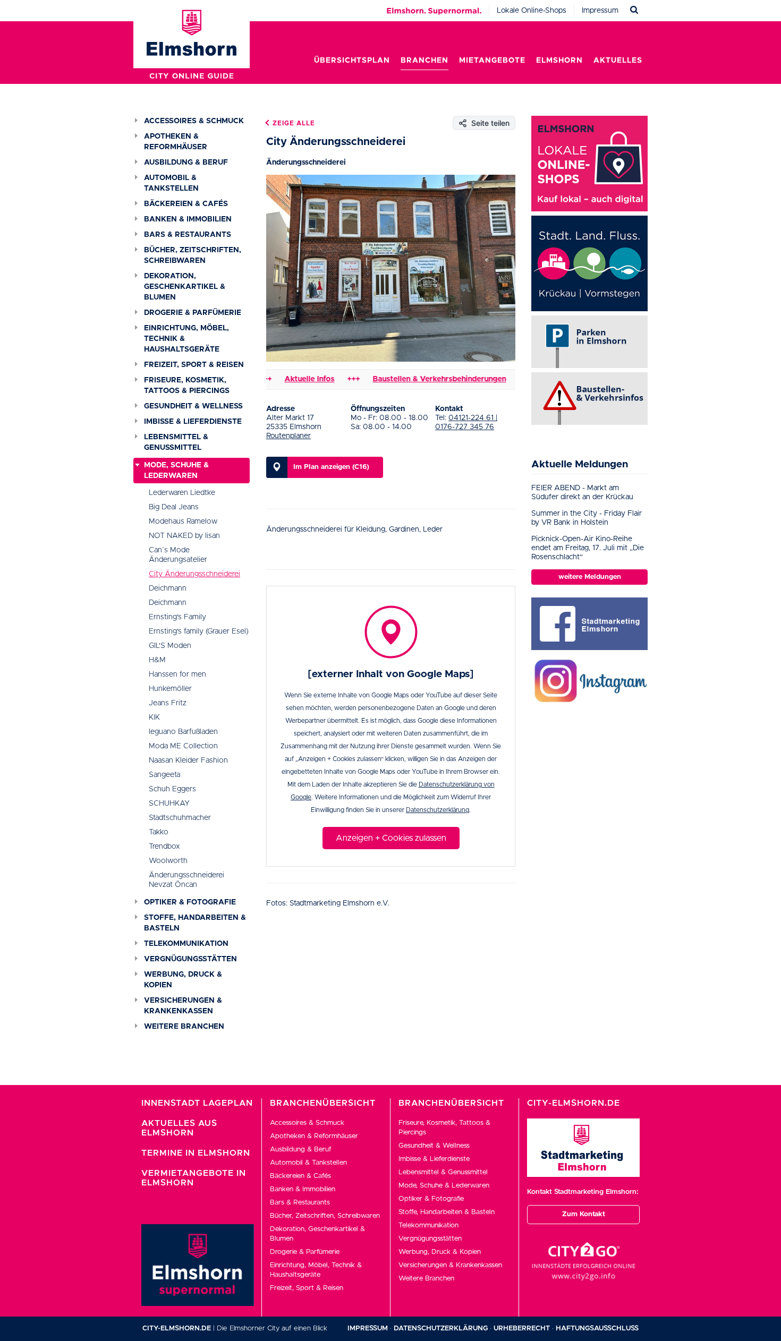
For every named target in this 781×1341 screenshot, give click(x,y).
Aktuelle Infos (287, 379)
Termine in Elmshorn (195, 1153)
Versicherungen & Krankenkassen (183, 1006)
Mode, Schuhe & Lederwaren (176, 471)
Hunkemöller (170, 689)
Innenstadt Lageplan (197, 1103)
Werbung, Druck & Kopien (183, 980)
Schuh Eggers (172, 789)
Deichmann (167, 588)
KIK (154, 717)
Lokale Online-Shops (531, 10)
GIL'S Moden (170, 646)
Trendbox (164, 846)
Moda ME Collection (183, 746)
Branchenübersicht (323, 1103)
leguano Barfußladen (183, 732)
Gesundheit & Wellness (193, 406)
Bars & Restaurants (187, 234)
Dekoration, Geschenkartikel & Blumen (184, 286)
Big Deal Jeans (174, 507)
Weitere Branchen (184, 1026)
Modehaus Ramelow (183, 521)
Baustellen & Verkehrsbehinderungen (416, 379)
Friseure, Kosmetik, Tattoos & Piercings (187, 386)
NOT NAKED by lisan (184, 536)
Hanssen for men (177, 674)
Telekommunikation (186, 943)
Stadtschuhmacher (180, 818)
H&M (157, 660)
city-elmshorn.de (176, 1328)
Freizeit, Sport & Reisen (194, 365)
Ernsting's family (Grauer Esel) (199, 631)
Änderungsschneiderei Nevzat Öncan (186, 880)
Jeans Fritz (167, 703)
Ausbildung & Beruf (186, 162)
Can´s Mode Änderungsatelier (178, 554)
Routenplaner (288, 436)
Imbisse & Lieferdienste (193, 421)
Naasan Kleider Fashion (188, 760)
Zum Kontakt (583, 1214)
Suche (634, 10)
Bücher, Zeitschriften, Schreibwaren (192, 255)
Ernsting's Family (177, 617)
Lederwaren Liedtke (182, 493)
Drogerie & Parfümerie (192, 313)
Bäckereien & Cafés (186, 204)
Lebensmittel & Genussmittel (176, 442)
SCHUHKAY (169, 803)
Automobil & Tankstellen (171, 183)
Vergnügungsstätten (190, 959)
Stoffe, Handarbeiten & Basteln (195, 923)
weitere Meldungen (589, 577)
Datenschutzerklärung (437, 810)
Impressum (600, 10)
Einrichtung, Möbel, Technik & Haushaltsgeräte (186, 338)
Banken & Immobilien (188, 219)
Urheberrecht (522, 1328)
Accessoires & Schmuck (194, 121)
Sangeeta (164, 775)
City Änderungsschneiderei (194, 574)
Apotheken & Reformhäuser (175, 142)
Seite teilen (490, 122)
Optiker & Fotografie (190, 902)
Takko (158, 832)
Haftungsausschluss (597, 1328)
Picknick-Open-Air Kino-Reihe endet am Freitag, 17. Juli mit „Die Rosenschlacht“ (587, 548)
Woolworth (168, 861)
